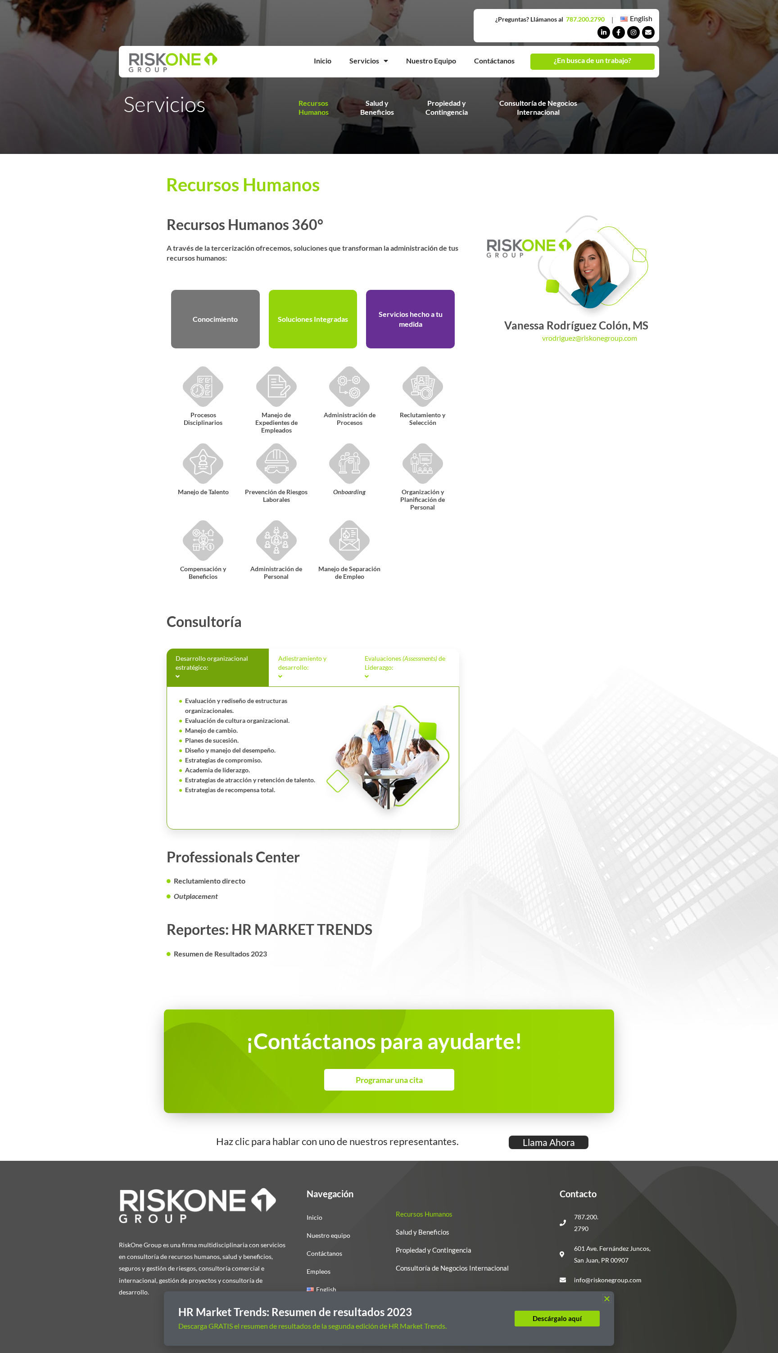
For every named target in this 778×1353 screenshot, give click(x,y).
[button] (607, 1298)
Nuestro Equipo (431, 60)
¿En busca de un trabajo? (592, 60)
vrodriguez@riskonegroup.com (589, 338)
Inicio (322, 60)
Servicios (364, 60)
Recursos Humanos (424, 1214)
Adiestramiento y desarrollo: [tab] (302, 662)
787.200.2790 (585, 19)
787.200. (586, 1217)
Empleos (318, 1271)
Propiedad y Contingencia (433, 1250)
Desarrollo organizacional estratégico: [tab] (212, 662)
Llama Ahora (549, 1142)
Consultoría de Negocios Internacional (452, 1268)
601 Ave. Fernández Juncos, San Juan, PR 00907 (612, 1254)
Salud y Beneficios (422, 1232)
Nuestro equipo (328, 1235)
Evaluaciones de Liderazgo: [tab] (405, 662)
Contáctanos (494, 60)
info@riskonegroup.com (608, 1280)
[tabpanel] (313, 758)
